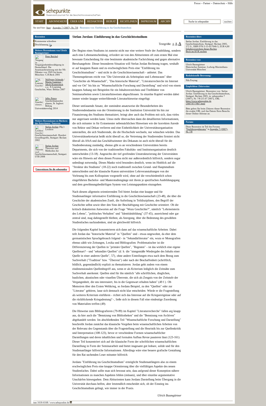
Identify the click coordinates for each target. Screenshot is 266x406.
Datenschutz (219, 3)
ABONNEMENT (58, 21)
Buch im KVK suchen (196, 51)
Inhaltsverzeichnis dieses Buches (201, 49)
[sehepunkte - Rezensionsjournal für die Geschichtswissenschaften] (133, 10)
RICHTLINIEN (128, 21)
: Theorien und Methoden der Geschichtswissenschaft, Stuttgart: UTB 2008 (51, 151)
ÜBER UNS (76, 21)
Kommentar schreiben (45, 41)
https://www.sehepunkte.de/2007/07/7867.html (198, 102)
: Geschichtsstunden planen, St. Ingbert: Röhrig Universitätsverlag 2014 (49, 103)
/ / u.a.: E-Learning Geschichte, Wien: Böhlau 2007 (50, 84)
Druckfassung (42, 44)
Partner (206, 3)
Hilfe (230, 3)
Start (48, 27)
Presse (197, 3)
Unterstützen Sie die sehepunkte (51, 169)
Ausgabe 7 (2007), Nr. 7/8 (65, 27)
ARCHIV (165, 21)
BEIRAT (111, 21)
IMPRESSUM (148, 21)
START (39, 21)
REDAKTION (95, 21)
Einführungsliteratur (196, 129)
